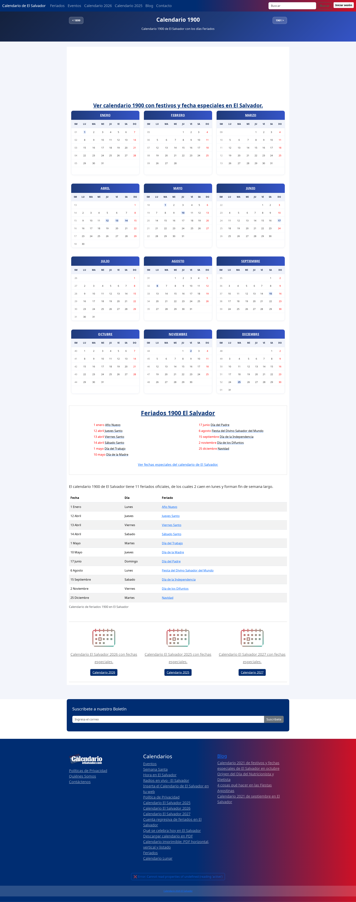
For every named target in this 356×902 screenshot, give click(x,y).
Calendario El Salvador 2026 (166, 808)
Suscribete (273, 719)
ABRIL (105, 188)
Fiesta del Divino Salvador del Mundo (188, 570)
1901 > (280, 20)
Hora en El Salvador (160, 774)
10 (183, 212)
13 (117, 220)
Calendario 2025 (128, 5)
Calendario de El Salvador (24, 5)
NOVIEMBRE (178, 334)
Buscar (325, 6)
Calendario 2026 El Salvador (178, 891)
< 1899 (76, 20)
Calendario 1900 (178, 19)
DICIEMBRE (250, 334)
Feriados (57, 5)
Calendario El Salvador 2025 (166, 802)
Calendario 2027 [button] (252, 672)
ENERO (105, 115)
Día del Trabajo (172, 543)
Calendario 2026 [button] (104, 672)
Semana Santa (155, 769)
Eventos (74, 5)
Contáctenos (80, 781)
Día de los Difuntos (175, 589)
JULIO (105, 261)
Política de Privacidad (161, 797)
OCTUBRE (105, 334)
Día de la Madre (173, 552)
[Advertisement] (178, 75)
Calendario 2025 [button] (178, 672)
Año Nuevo (169, 507)
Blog (149, 5)
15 (270, 293)
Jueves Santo (171, 516)
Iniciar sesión (343, 5)
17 (279, 220)
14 (126, 220)
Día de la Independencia (179, 579)
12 (107, 220)
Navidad (167, 598)
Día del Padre (171, 561)
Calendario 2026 (98, 5)
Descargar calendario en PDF (168, 836)
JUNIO (251, 188)
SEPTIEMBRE (250, 261)
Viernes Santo (171, 525)
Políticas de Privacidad (88, 770)
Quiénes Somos (82, 776)
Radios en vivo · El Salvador (166, 780)
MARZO (250, 115)
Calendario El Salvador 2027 (166, 813)
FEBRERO (178, 115)
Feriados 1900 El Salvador (178, 413)
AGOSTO (178, 261)
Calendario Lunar (157, 858)
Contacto (164, 5)
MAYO (177, 188)
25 (239, 382)
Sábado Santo (171, 534)
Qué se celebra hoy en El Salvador (172, 830)
